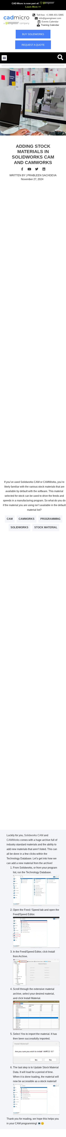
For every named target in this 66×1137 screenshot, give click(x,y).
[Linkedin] (43, 169)
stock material (45, 527)
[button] (4, 58)
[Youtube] (29, 169)
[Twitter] (36, 169)
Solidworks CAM (33, 835)
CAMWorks (26, 518)
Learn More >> (33, 6)
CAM (10, 518)
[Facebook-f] (22, 169)
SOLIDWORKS (19, 527)
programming (50, 518)
